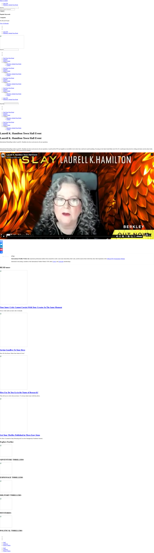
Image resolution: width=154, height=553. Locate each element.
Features (5, 59)
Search (1, 7)
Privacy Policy (7, 545)
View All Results (4, 23)
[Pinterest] (77, 249)
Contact (8, 65)
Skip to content (4, 0)
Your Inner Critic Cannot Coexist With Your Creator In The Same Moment (31, 307)
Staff (4, 542)
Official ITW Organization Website (116, 258)
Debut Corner (6, 61)
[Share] (77, 252)
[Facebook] (77, 242)
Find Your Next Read (8, 58)
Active (54, 261)
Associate (60, 261)
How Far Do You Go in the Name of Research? (19, 392)
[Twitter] (77, 244)
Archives (5, 544)
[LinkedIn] (77, 247)
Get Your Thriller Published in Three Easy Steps (20, 435)
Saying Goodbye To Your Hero (12, 350)
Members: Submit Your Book (13, 64)
